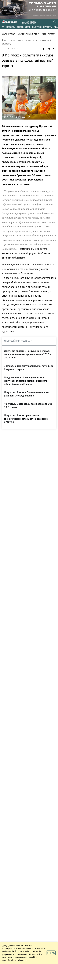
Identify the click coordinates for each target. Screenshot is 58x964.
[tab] (11, 27)
